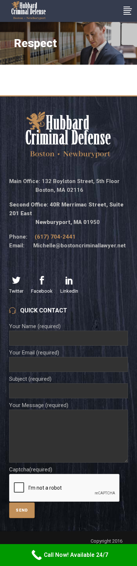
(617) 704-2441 (55, 236)
